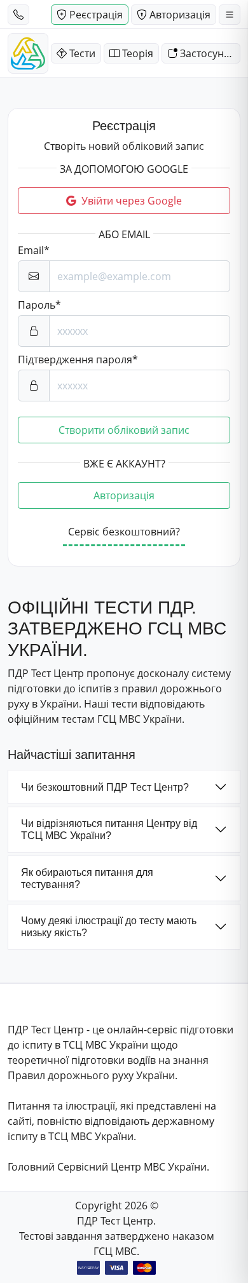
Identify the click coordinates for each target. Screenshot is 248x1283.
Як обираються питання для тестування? (87, 878)
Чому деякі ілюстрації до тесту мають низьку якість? (108, 926)
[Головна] (28, 53)
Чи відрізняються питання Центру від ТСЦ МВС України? (109, 829)
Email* (34, 250)
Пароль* (39, 305)
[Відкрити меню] (229, 14)
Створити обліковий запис (124, 430)
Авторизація (124, 495)
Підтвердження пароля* (78, 359)
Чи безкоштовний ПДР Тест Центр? (105, 787)
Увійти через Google (131, 201)
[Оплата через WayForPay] (88, 1268)
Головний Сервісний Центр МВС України (107, 1167)
